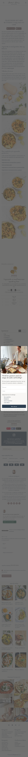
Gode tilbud (6, 402)
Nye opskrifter (7, 397)
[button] (14, 398)
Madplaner (6, 399)
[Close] (25, 348)
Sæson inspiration (8, 400)
